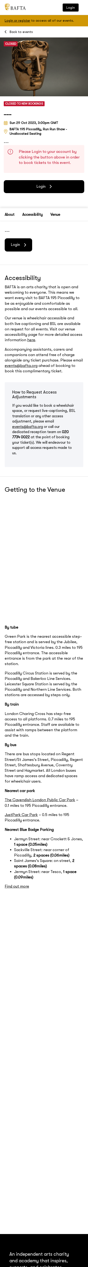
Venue (55, 214)
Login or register (17, 20)
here (31, 340)
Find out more (17, 886)
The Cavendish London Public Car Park (40, 800)
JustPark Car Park (21, 814)
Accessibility (32, 214)
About (10, 214)
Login (70, 7)
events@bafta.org (21, 365)
